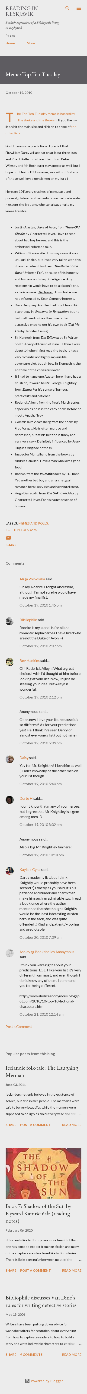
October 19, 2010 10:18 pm (41, 855)
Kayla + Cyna (29, 869)
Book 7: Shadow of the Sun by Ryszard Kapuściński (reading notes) (38, 1213)
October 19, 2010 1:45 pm (40, 605)
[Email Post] (8, 539)
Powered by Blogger (46, 1381)
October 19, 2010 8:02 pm (40, 824)
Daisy (24, 757)
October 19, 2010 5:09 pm (40, 743)
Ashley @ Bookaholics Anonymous (46, 951)
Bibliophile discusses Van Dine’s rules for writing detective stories (41, 1301)
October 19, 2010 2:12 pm (40, 697)
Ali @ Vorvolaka (32, 579)
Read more (71, 1125)
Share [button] (11, 545)
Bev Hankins (29, 660)
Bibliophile (28, 619)
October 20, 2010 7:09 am (40, 937)
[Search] (67, 8)
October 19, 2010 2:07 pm (40, 646)
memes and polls (33, 523)
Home (10, 43)
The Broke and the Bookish (37, 120)
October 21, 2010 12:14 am (41, 1014)
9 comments (31, 1354)
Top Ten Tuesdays (21, 530)
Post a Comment (19, 1026)
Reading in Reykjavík (22, 11)
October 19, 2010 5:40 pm (40, 783)
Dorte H (26, 798)
